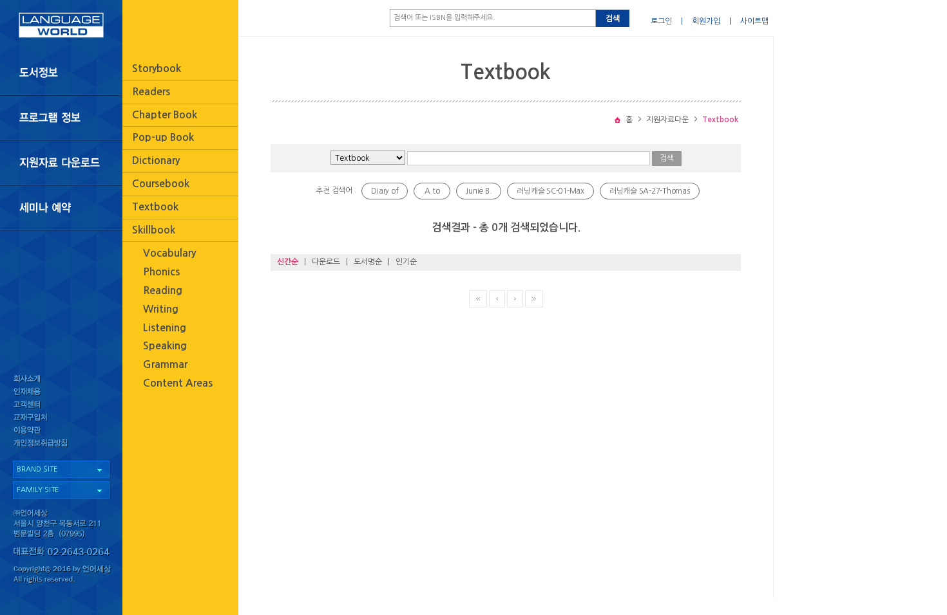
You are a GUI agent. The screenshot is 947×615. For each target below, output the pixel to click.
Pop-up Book (163, 137)
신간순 (287, 262)
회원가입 (706, 21)
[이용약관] (61, 432)
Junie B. (479, 191)
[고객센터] (61, 405)
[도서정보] (61, 72)
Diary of (384, 191)
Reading (162, 290)
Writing (160, 309)
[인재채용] (61, 392)
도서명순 (368, 262)
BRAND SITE (37, 469)
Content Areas (178, 383)
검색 (613, 19)
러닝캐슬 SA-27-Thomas (649, 191)
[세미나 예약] (61, 208)
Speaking (165, 346)
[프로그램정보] (61, 117)
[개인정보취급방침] (61, 446)
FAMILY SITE (38, 489)
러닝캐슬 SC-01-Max (550, 191)
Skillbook (153, 230)
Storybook (156, 68)
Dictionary (156, 160)
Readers (151, 91)
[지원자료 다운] (61, 162)
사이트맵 (754, 21)
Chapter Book (164, 115)
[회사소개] (61, 378)
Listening (164, 328)
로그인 (661, 21)
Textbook (155, 207)
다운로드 (326, 262)
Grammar (165, 364)
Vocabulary (169, 253)
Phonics (161, 272)
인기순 (406, 262)
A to (432, 191)
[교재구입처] (61, 419)
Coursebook (160, 183)
